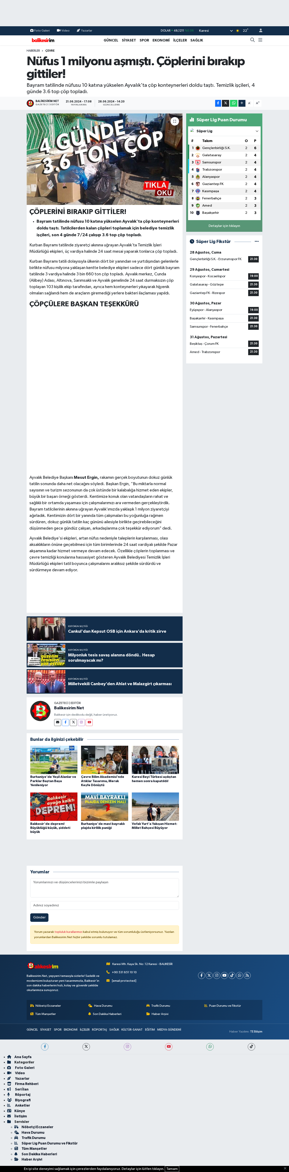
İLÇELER (180, 40)
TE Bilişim (256, 1031)
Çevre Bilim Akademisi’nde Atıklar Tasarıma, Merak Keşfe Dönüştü (102, 781)
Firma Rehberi (26, 1084)
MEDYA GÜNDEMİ (169, 1029)
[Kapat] (286, 1168)
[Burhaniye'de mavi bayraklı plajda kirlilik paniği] (104, 806)
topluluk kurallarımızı (69, 931)
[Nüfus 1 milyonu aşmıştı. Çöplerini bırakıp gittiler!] (105, 159)
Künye (19, 1111)
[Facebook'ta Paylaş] (218, 103)
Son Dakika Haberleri (107, 1014)
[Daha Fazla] (241, 103)
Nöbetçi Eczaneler (48, 1005)
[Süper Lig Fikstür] (257, 241)
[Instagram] (81, 722)
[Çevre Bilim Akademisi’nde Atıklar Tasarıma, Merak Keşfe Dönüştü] (104, 760)
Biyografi (22, 1100)
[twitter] (86, 1047)
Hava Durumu (103, 1005)
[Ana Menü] (260, 40)
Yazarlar (86, 30)
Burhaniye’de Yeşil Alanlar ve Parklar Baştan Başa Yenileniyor (53, 781)
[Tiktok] (231, 975)
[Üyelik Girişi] (259, 30)
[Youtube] (89, 722)
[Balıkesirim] (42, 40)
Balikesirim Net (69, 708)
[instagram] (127, 1047)
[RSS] (247, 975)
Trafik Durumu (160, 1005)
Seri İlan (21, 1089)
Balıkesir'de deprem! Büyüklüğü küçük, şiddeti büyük (50, 828)
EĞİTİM (150, 1029)
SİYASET (129, 40)
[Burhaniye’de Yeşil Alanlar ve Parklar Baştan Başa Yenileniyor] (53, 760)
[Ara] (253, 40)
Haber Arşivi (160, 1014)
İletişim (20, 1116)
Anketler (22, 1105)
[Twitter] (73, 722)
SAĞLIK (196, 40)
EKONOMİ (161, 40)
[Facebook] (65, 722)
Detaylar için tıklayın (224, 226)
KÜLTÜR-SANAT (132, 1029)
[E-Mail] (57, 722)
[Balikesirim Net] (40, 711)
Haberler (33, 50)
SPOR (144, 40)
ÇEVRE (50, 50)
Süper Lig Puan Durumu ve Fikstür (50, 1143)
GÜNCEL (111, 40)
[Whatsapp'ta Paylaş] (233, 103)
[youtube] (168, 1047)
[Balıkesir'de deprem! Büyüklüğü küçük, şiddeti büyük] (53, 806)
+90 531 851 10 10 (124, 972)
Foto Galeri (42, 30)
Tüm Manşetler (45, 1014)
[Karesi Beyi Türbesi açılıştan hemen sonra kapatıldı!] (155, 760)
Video (65, 30)
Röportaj (22, 1094)
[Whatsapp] (239, 975)
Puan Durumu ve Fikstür (225, 1005)
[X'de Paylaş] (225, 103)
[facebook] (44, 1047)
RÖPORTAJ (99, 1029)
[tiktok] (251, 1047)
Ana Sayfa (23, 1057)
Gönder (39, 917)
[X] (209, 975)
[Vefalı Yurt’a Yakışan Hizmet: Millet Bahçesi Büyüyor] (155, 806)
